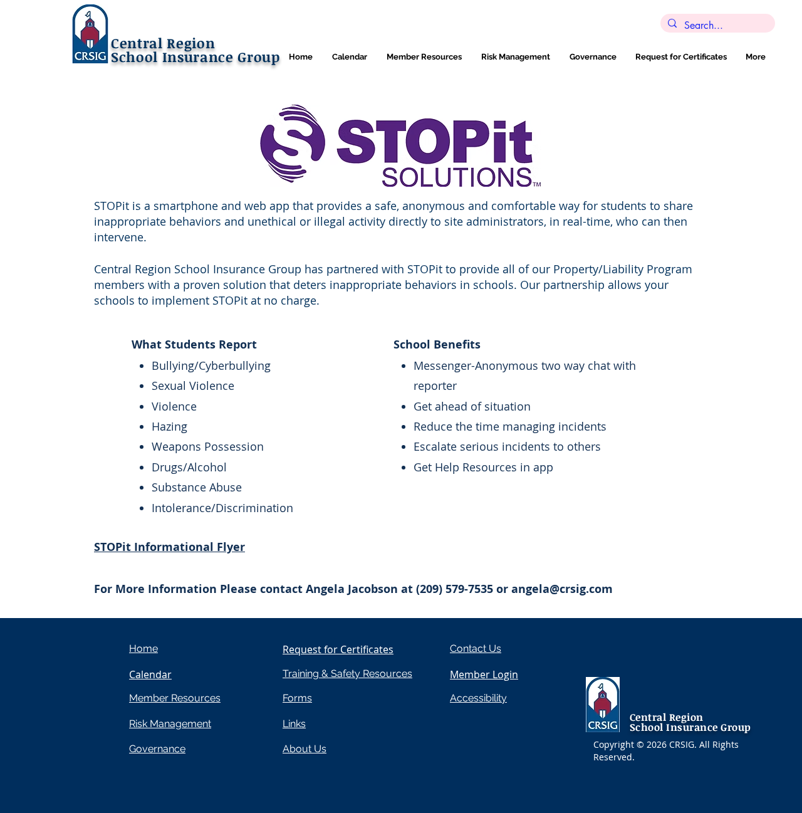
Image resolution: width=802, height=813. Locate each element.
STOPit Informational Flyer (169, 547)
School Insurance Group (195, 56)
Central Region (163, 42)
